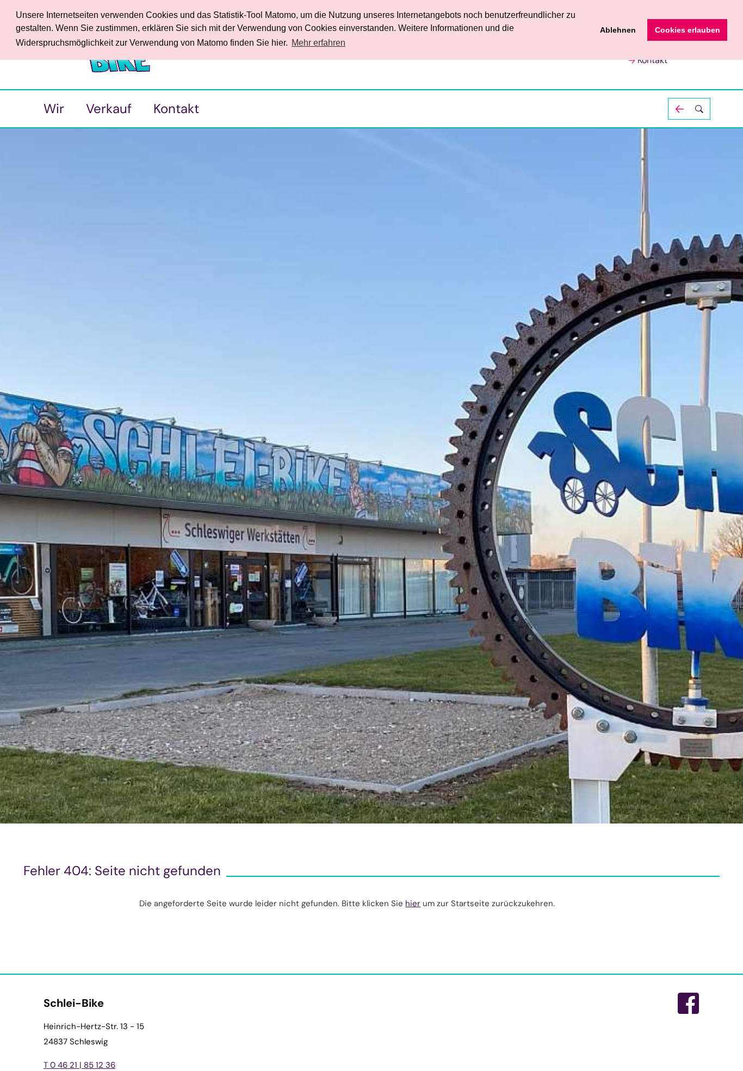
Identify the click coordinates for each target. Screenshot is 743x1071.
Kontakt (652, 60)
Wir (54, 108)
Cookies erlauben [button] (687, 30)
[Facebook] (688, 1003)
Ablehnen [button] (618, 30)
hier (412, 903)
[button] (689, 109)
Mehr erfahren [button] (318, 42)
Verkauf (109, 108)
